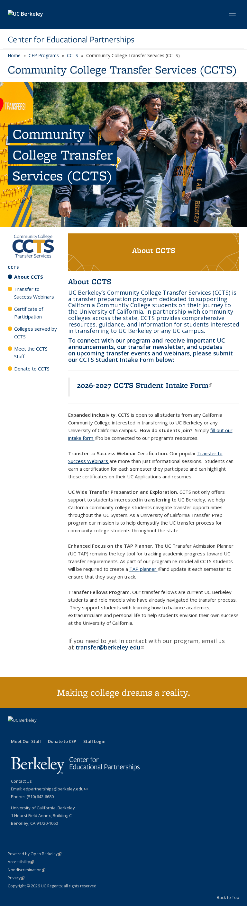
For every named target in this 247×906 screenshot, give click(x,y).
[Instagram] (38, 731)
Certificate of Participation (28, 313)
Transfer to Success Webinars (34, 293)
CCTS (72, 55)
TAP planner (145, 569)
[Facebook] (13, 731)
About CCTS (28, 277)
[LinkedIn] (26, 731)
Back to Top (228, 897)
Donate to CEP (62, 741)
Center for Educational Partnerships (71, 39)
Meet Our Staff (26, 741)
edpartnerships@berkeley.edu (55, 789)
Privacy (16, 878)
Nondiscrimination (26, 870)
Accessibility (21, 862)
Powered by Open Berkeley (34, 854)
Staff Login (94, 741)
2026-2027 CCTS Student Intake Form (144, 385)
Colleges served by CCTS (35, 333)
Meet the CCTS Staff (31, 352)
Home (14, 55)
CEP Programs (44, 55)
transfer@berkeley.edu (110, 647)
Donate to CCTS (32, 368)
